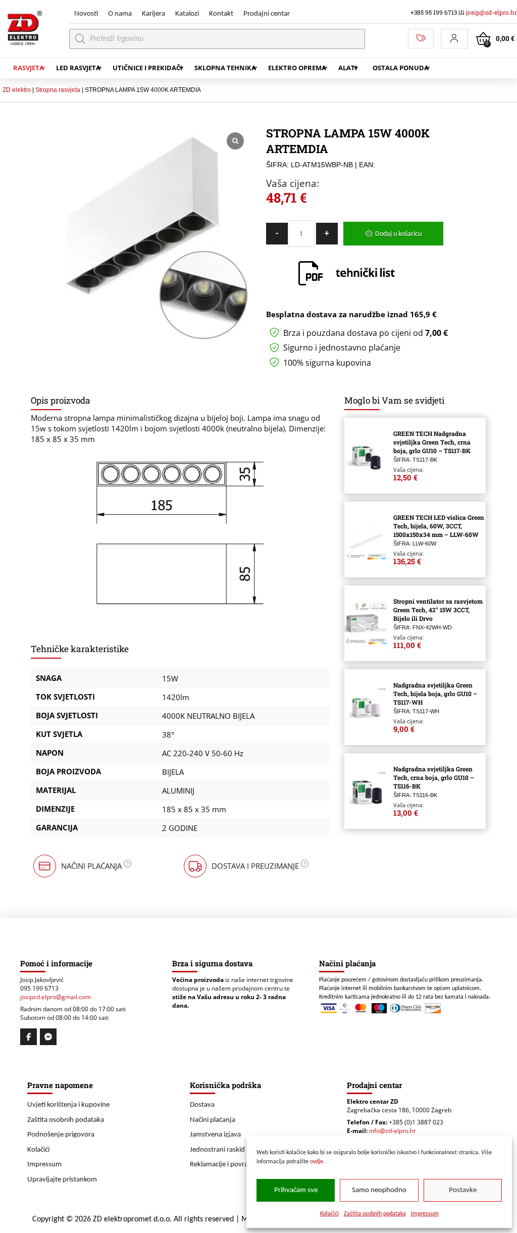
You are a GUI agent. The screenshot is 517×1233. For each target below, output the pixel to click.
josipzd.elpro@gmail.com (55, 997)
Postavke (463, 1190)
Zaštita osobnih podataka (375, 1214)
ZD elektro (17, 89)
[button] (454, 38)
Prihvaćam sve (296, 1190)
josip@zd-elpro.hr (491, 12)
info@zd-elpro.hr (392, 1130)
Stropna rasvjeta (57, 89)
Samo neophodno (379, 1190)
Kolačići (329, 1214)
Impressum (425, 1214)
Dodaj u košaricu (398, 234)
